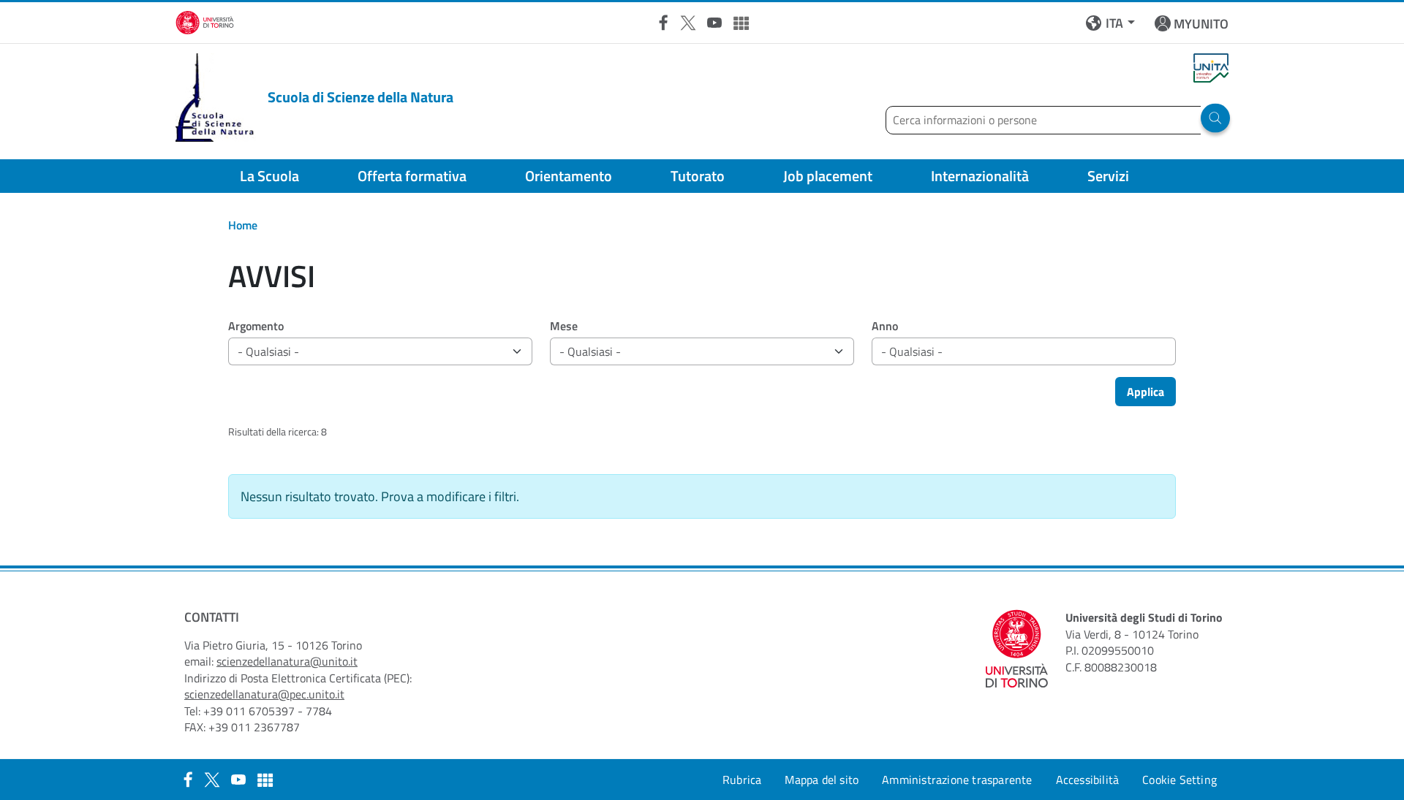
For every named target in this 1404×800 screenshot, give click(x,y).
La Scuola (269, 175)
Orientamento (568, 175)
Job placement (827, 175)
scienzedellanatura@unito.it (287, 661)
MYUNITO (1201, 23)
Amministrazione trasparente (957, 779)
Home (242, 225)
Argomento (256, 326)
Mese (564, 326)
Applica (1145, 391)
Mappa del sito (821, 779)
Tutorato (698, 175)
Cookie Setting (1179, 779)
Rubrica (741, 779)
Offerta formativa (412, 175)
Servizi (1108, 175)
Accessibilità (1088, 779)
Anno (885, 326)
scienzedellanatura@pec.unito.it (264, 694)
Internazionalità (980, 175)
